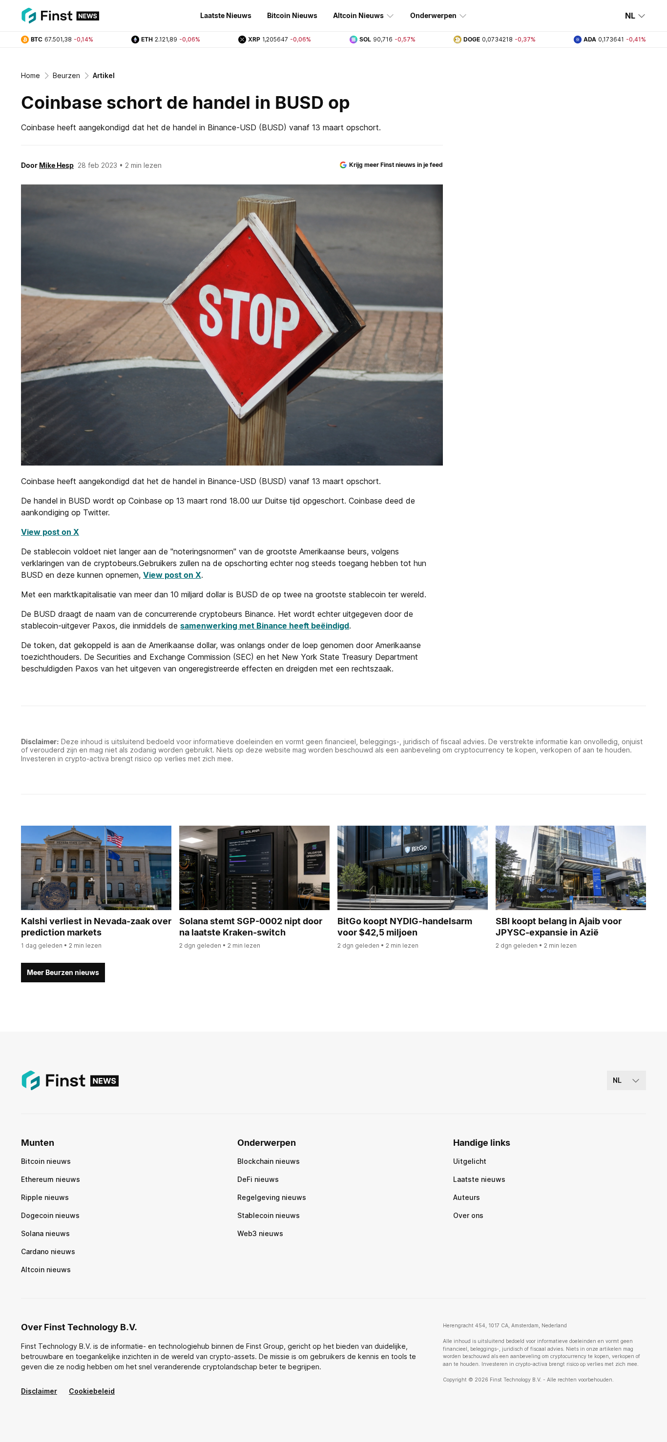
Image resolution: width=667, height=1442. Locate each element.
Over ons (468, 1215)
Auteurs (466, 1197)
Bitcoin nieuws (46, 1161)
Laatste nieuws (479, 1179)
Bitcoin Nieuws (292, 15)
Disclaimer (39, 1391)
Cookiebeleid (92, 1391)
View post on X (50, 532)
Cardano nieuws (48, 1251)
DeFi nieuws (258, 1179)
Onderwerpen (433, 15)
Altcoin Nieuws (358, 15)
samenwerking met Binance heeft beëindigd (264, 625)
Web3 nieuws (260, 1233)
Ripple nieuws (45, 1197)
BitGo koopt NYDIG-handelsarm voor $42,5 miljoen (404, 926)
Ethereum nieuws (50, 1179)
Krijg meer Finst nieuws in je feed (396, 164)
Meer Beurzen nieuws (63, 972)
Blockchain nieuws (268, 1161)
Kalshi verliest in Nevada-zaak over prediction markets (96, 926)
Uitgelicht (469, 1161)
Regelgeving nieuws (271, 1197)
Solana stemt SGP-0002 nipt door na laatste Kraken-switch (250, 926)
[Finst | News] (60, 15)
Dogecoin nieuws (50, 1215)
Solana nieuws (45, 1233)
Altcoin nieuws (46, 1269)
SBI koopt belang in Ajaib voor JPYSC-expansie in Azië (559, 926)
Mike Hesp (56, 165)
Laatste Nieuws (225, 15)
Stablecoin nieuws (268, 1215)
